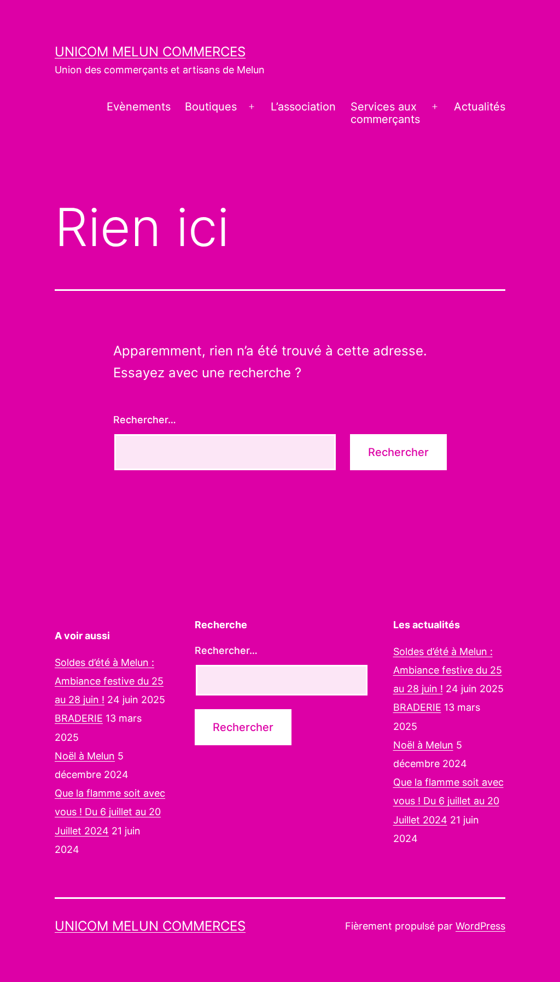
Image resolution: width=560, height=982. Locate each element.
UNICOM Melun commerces (150, 52)
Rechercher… (144, 419)
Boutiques (211, 106)
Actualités (479, 106)
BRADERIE (79, 718)
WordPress (480, 926)
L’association (303, 106)
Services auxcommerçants (385, 113)
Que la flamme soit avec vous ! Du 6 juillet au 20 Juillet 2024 (110, 811)
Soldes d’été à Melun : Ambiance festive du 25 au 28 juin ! (109, 681)
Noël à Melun (85, 756)
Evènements (139, 106)
